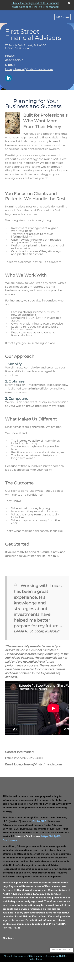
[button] (62, 17)
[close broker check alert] (69, 3)
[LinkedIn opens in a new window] (8, 78)
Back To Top (59, 949)
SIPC (43, 821)
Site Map (8, 938)
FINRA (36, 821)
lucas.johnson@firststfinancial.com (29, 69)
